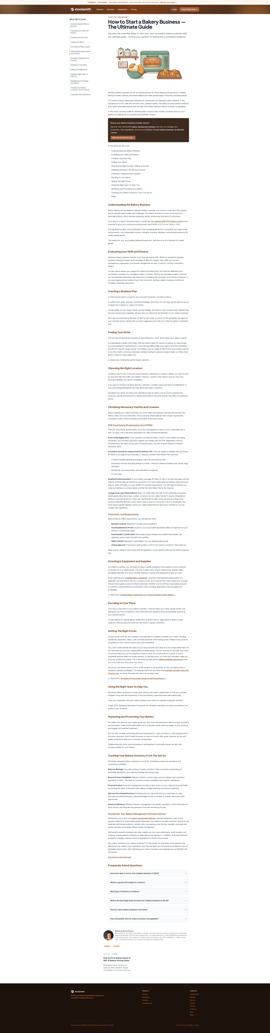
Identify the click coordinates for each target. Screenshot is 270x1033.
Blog (191, 1012)
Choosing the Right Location (80, 47)
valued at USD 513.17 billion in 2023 (168, 221)
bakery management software (143, 127)
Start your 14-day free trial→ (123, 138)
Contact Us (193, 1009)
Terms (178, 1025)
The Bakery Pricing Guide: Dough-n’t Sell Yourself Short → (143, 678)
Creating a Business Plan (79, 37)
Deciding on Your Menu (79, 65)
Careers (192, 1003)
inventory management (118, 17)
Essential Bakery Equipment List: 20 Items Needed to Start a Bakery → (148, 595)
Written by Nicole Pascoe (124, 931)
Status (192, 1015)
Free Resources (147, 1003)
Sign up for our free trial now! (119, 857)
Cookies (196, 1025)
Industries (145, 1000)
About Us (193, 1000)
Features (99, 9)
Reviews (110, 9)
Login (174, 9)
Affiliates (193, 1006)
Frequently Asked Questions (80, 94)
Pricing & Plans (194, 994)
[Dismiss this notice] (266, 2)
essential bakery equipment (136, 578)
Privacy (184, 1025)
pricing (115, 954)
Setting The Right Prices (79, 69)
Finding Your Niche (77, 42)
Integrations (122, 9)
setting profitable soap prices (170, 659)
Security (189, 1025)
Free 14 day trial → (189, 9)
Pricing (134, 9)
